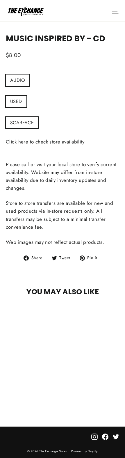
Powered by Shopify (84, 451)
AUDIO (17, 80)
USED (16, 101)
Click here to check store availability (45, 141)
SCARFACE (22, 122)
